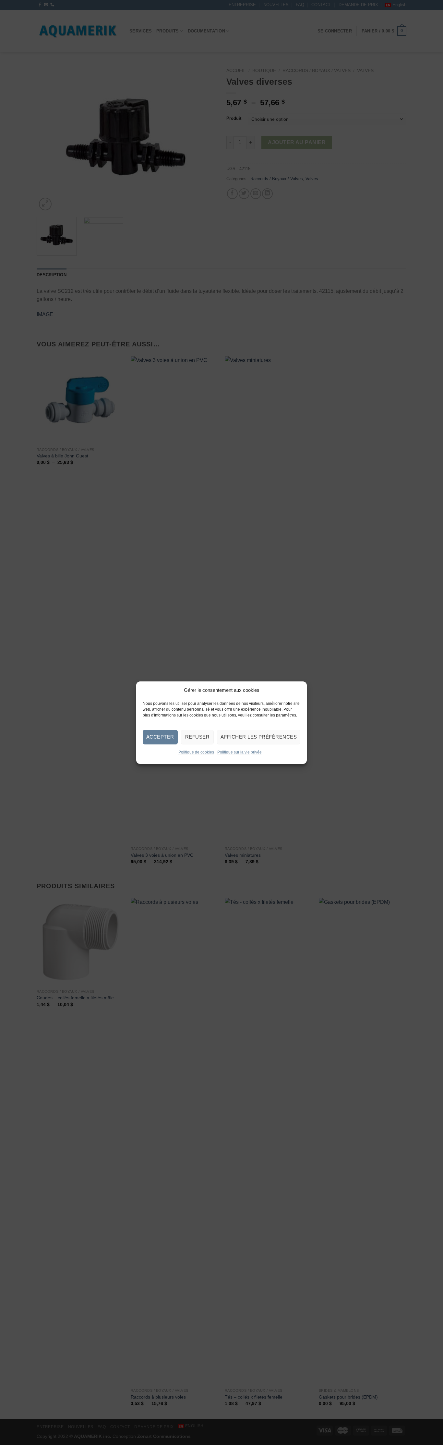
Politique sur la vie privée (239, 752)
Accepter (160, 737)
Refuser (197, 737)
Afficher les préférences (259, 737)
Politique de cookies (196, 752)
